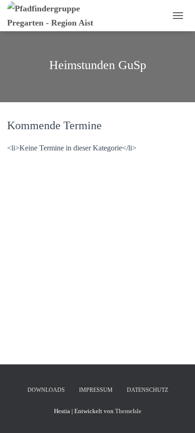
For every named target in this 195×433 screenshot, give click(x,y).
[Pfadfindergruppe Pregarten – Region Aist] (66, 15)
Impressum (96, 390)
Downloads (46, 390)
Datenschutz (147, 390)
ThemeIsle (128, 411)
